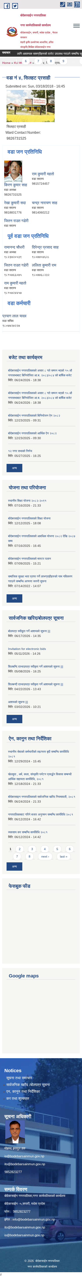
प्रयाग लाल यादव (14, 316)
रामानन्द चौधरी (14, 247)
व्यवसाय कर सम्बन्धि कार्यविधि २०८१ (27, 832)
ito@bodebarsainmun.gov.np (24, 1164)
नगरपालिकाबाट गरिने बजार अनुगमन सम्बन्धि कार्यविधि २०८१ (40, 814)
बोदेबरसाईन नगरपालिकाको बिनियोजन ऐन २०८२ (34, 415)
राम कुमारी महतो (43, 174)
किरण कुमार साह (15, 185)
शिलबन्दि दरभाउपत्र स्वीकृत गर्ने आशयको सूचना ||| (35, 666)
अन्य (14, 468)
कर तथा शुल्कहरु (17, 1098)
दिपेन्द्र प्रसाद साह (45, 247)
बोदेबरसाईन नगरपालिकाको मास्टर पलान (29, 558)
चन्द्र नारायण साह (44, 203)
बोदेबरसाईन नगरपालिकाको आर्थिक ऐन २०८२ (32, 433)
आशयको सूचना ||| (18, 702)
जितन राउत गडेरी (16, 221)
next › (45, 856)
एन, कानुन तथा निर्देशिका (23, 1091)
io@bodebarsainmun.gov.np (24, 1156)
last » (63, 856)
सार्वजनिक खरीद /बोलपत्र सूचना (28, 1085)
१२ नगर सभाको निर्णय (20, 451)
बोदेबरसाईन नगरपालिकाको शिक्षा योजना (29, 518)
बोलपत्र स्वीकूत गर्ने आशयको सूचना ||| (29, 631)
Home (6, 63)
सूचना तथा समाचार (19, 1078)
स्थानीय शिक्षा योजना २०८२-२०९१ (27, 500)
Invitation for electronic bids (27, 649)
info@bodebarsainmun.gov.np (33, 1219)
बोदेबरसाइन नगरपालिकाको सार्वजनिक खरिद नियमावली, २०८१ (41, 796)
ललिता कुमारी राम (44, 265)
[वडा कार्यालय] (31, 105)
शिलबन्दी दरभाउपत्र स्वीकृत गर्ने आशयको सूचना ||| (35, 684)
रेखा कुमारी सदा (15, 203)
